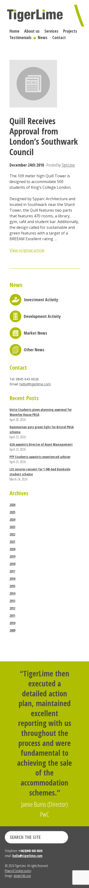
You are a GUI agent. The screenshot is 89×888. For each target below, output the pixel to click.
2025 (12, 512)
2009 (12, 630)
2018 (12, 563)
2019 (12, 556)
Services (51, 31)
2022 (12, 534)
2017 (12, 571)
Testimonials (20, 37)
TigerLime (68, 165)
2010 (12, 623)
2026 (12, 504)
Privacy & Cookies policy (18, 870)
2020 (12, 549)
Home (14, 31)
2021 (12, 541)
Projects (70, 31)
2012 (12, 608)
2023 (12, 527)
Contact (59, 37)
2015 (12, 586)
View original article (26, 250)
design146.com (22, 875)
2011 (12, 615)
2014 (12, 593)
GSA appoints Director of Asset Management (41, 444)
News (42, 37)
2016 (12, 578)
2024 (12, 519)
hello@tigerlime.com (35, 384)
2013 (12, 600)
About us (32, 31)
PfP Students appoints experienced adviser (39, 456)
